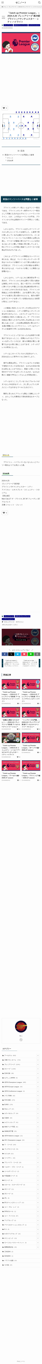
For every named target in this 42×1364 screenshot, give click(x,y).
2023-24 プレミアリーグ (20, 25)
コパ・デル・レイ (11, 1207)
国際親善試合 (10, 1247)
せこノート (21, 2)
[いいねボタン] (3, 108)
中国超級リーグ (10, 1176)
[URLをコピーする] (37, 654)
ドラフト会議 (10, 1260)
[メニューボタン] (2, 2)
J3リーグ (8, 1193)
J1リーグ (10, 1069)
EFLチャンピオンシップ (14, 1202)
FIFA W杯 (9, 1100)
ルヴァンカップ (11, 1122)
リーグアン (9, 1158)
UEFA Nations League (13, 1136)
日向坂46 (8, 1256)
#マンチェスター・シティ (9, 624)
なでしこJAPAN (11, 1078)
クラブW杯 (9, 1095)
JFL (6, 1198)
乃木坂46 (8, 1251)
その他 (8, 1265)
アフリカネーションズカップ (15, 1225)
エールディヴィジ (11, 1171)
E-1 (6, 1229)
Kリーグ (8, 1180)
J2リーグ (9, 1189)
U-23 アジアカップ (12, 1234)
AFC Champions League (14, 1140)
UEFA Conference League (14, 1091)
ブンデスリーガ (11, 1149)
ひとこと (10, 158)
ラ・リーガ (10, 1144)
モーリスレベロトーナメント (15, 1242)
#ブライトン (19, 622)
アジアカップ (10, 1220)
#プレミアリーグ (9, 622)
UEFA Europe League (13, 1087)
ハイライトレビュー (34, 25)
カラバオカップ (11, 1113)
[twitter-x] (21, 1039)
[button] (5, 654)
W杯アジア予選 (11, 1127)
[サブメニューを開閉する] (37, 1055)
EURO (8, 1104)
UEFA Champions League (15, 1082)
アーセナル (10, 1055)
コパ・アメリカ (11, 1216)
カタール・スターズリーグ (14, 1185)
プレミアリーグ (8, 25)
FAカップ (9, 1109)
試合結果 (10, 160)
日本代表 (9, 1073)
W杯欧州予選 (10, 1131)
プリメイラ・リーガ (12, 1162)
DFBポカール (10, 1211)
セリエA (9, 1153)
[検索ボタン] (39, 2)
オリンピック (10, 1238)
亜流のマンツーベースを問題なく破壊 (19, 155)
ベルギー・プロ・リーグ (13, 1167)
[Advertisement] (21, 77)
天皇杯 (8, 1118)
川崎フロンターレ (12, 1060)
